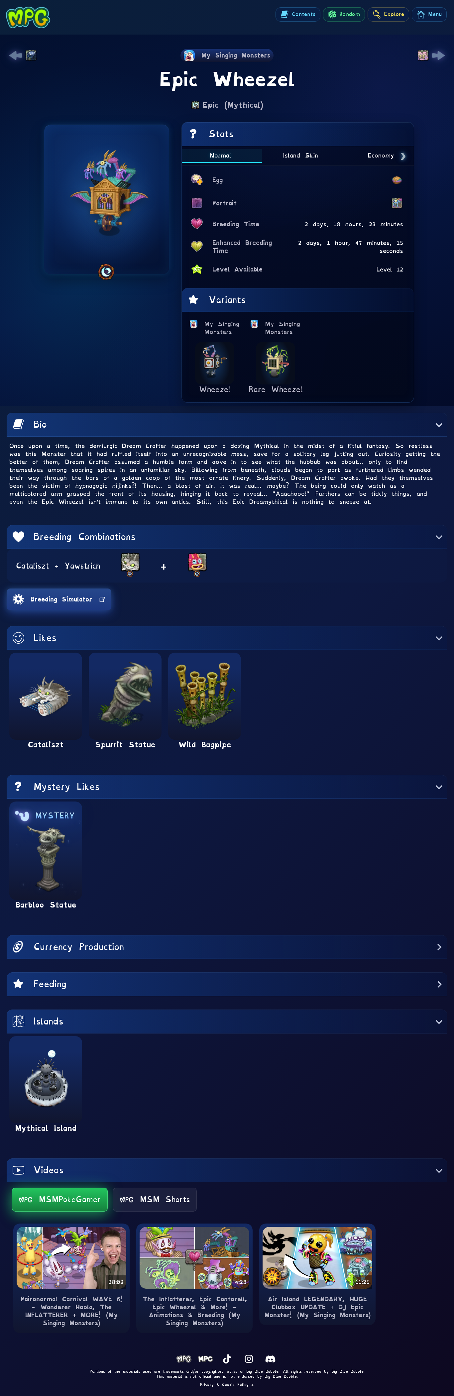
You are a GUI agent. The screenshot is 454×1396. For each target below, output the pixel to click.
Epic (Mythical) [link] (232, 105)
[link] (15, 55)
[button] (227, 425)
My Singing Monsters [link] (222, 327)
